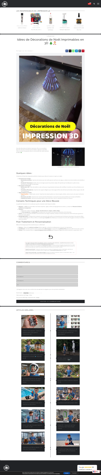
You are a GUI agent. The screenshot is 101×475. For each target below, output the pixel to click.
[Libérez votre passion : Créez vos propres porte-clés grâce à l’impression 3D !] (33, 321)
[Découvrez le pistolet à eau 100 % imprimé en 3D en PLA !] (33, 393)
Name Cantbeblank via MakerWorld (72, 167)
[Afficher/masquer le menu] (98, 3)
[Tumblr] (79, 51)
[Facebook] (66, 51)
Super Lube (50, 26)
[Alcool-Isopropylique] (64, 18)
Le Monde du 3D (50, 36)
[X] (70, 51)
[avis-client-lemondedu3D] (87, 464)
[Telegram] (76, 51)
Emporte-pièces (24, 194)
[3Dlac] (22, 18)
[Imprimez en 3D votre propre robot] (68, 393)
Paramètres (57, 473)
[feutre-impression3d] (36, 18)
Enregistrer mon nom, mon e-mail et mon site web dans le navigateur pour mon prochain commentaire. (41, 289)
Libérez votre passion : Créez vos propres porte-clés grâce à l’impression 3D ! (32, 332)
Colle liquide (79, 26)
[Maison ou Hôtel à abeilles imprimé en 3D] (68, 371)
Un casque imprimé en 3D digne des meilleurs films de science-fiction (32, 380)
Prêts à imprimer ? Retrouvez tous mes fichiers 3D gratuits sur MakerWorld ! (67, 332)
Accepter (66, 473)
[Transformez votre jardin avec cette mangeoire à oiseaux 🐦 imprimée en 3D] (33, 345)
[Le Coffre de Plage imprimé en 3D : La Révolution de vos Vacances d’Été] (68, 439)
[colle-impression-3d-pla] (79, 18)
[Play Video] (68, 156)
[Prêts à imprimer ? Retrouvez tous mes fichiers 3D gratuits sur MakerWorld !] (68, 321)
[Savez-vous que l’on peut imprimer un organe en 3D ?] (33, 415)
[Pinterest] (83, 51)
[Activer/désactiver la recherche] (94, 3)
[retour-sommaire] (50, 235)
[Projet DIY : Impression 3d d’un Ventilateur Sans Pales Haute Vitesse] (68, 415)
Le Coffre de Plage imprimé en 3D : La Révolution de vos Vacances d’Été (68, 450)
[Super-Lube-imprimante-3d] (50, 18)
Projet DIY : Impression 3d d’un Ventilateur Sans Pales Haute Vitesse (66, 426)
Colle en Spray (22, 26)
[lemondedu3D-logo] (6, 465)
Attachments (19, 292)
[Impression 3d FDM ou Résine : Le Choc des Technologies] (33, 438)
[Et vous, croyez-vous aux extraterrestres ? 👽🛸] (68, 347)
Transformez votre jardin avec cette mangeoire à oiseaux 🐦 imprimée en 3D (33, 356)
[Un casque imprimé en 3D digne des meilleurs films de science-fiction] (33, 369)
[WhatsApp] (73, 51)
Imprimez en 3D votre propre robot (68, 402)
